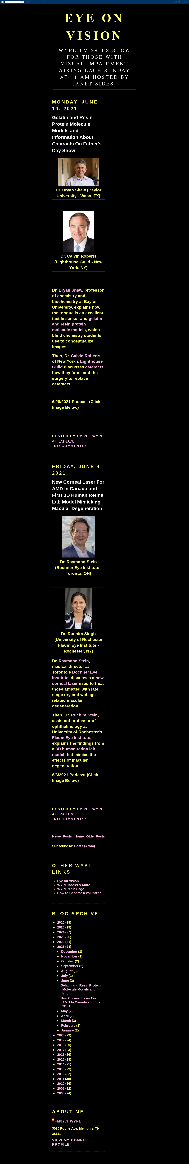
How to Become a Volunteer (79, 893)
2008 (61, 1093)
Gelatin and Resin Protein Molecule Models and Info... (80, 989)
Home (79, 836)
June (65, 981)
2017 (61, 1050)
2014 (61, 1064)
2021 (61, 947)
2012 (61, 1074)
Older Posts (95, 836)
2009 (61, 1088)
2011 (61, 1079)
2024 (61, 932)
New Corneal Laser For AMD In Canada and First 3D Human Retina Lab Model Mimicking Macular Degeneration (78, 495)
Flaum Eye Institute (71, 737)
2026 (61, 922)
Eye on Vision (94, 26)
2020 (61, 1035)
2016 (61, 1054)
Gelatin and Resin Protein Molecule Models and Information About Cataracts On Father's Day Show (77, 134)
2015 (61, 1059)
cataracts (94, 367)
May (65, 1011)
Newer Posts (62, 836)
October (68, 961)
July (65, 976)
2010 (61, 1083)
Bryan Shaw (70, 290)
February (68, 1025)
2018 (61, 1045)
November (69, 956)
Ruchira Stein (84, 715)
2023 (61, 937)
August (67, 971)
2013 (61, 1069)
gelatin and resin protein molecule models (77, 324)
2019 (61, 1040)
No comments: (71, 446)
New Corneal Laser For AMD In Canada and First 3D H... (81, 1002)
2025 (61, 927)
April (65, 1016)
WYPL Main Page (70, 889)
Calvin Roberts (85, 355)
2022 (61, 942)
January (68, 1030)
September (70, 966)
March (66, 1021)
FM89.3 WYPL (68, 1121)
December (69, 952)
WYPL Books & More (73, 885)
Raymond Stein (74, 661)
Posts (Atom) (84, 846)
